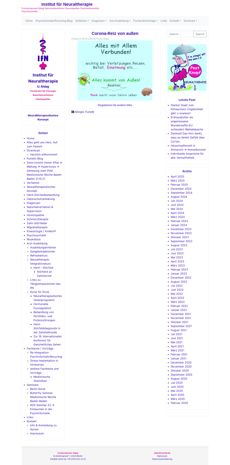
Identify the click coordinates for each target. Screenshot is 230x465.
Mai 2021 (176, 342)
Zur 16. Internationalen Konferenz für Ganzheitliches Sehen (48, 340)
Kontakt (174, 20)
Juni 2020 (177, 386)
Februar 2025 (179, 184)
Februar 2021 (179, 354)
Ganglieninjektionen (42, 251)
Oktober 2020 (180, 370)
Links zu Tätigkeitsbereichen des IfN (45, 284)
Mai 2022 (177, 293)
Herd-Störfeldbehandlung (43, 195)
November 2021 (181, 318)
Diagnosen (98, 20)
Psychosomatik (36, 235)
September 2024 (181, 192)
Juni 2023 (177, 253)
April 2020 (177, 394)
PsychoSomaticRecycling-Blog (54, 20)
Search (200, 34)
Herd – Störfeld (43, 267)
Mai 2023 (177, 257)
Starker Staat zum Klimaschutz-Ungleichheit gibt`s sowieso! (187, 109)
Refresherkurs (39, 255)
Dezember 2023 (181, 229)
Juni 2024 (177, 204)
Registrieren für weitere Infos (115, 105)
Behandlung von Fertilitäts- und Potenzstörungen (44, 316)
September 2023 (181, 241)
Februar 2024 (179, 221)
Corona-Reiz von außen (115, 33)
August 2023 (179, 245)
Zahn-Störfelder (37, 223)
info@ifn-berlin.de (58, 459)
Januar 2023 (179, 273)
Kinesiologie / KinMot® (41, 231)
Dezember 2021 (181, 314)
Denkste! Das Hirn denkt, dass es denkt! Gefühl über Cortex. (188, 137)
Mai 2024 (177, 209)
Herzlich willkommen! (43, 154)
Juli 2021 (176, 334)
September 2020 (181, 374)
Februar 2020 (179, 403)
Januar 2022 (179, 310)
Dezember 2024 (181, 188)
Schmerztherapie (37, 219)
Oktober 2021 (179, 322)
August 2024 (179, 196)
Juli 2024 (177, 200)
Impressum (37, 433)
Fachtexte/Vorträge (144, 20)
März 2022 (178, 301)
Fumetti (89, 111)
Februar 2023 (179, 269)
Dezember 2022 (181, 277)
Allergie (79, 111)
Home (29, 20)
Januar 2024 (179, 225)
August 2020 (179, 378)
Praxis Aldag (102, 39)
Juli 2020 (177, 382)
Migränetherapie (37, 227)
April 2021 (177, 346)
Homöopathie (35, 215)
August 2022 (179, 281)
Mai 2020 (177, 390)
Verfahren (81, 20)
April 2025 (177, 176)
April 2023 (177, 261)
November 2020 (181, 366)
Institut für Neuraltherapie (67, 4)
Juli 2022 (177, 285)
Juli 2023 (177, 249)
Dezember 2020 (181, 362)
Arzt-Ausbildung (119, 20)
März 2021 (177, 350)
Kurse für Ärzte (39, 292)
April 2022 (177, 297)
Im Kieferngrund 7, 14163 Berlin (68, 456)
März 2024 (178, 217)
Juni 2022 (177, 289)
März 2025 (178, 180)
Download (33, 150)
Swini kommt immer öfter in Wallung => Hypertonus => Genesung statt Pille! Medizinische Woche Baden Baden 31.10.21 (44, 170)
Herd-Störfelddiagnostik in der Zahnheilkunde (47, 328)
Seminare (189, 20)
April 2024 (177, 213)
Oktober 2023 (180, 237)
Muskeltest (34, 239)
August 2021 (179, 330)
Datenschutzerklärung (41, 199)
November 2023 (181, 233)
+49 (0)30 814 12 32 (76, 459)
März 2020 (178, 398)
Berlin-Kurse (37, 389)
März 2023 (178, 265)
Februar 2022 (179, 306)
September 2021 (181, 326)
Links (164, 20)
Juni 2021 (177, 338)
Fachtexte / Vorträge (40, 348)
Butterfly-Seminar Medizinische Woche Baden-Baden (43, 397)
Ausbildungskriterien (43, 247)
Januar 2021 (178, 358)
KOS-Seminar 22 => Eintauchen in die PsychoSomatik (42, 409)
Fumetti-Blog (35, 158)
